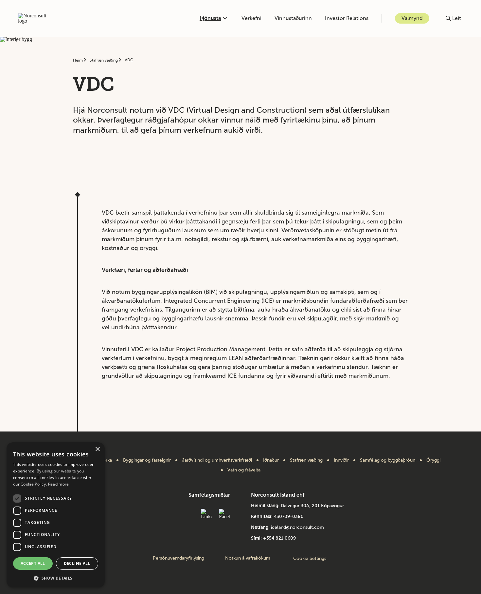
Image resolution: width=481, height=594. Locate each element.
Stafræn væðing (104, 60)
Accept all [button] (33, 563)
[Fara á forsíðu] (35, 18)
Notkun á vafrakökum (247, 558)
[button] (55, 577)
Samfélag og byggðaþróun (387, 460)
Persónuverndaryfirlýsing (178, 558)
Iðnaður (271, 460)
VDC (129, 60)
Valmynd (412, 18)
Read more (58, 484)
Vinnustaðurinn (293, 18)
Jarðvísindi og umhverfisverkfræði (217, 460)
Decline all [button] (77, 563)
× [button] (97, 449)
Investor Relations (346, 18)
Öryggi (433, 460)
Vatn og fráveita (243, 470)
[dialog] (56, 514)
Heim (78, 60)
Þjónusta (210, 18)
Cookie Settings (309, 558)
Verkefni (251, 18)
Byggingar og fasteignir (147, 460)
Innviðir (341, 460)
